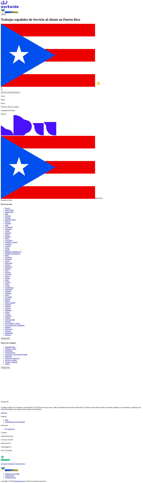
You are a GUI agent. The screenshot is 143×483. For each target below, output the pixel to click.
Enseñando (8, 351)
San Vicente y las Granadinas (14, 325)
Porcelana (8, 259)
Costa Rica (8, 240)
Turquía (7, 265)
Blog (6, 420)
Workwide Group (19, 481)
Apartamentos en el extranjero (15, 422)
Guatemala (8, 289)
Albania (7, 318)
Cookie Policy (9, 476)
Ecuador (8, 246)
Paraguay (8, 291)
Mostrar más (5, 338)
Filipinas (8, 269)
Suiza (7, 280)
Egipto (7, 235)
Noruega (8, 331)
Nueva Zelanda (10, 303)
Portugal (8, 216)
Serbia (7, 248)
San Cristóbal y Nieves (12, 323)
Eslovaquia (8, 263)
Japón (7, 295)
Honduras (8, 244)
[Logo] (71, 4)
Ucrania (7, 282)
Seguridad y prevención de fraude (16, 354)
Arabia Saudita (10, 320)
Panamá (7, 299)
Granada (8, 321)
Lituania (7, 272)
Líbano (7, 312)
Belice (7, 238)
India (6, 225)
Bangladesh (9, 333)
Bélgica (7, 301)
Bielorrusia (8, 329)
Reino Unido (9, 210)
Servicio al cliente (11, 360)
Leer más (4, 413)
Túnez (7, 284)
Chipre (7, 231)
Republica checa (10, 220)
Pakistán (8, 306)
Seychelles (8, 297)
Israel (7, 271)
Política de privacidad (12, 474)
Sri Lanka (8, 274)
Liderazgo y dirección (12, 358)
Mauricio (8, 335)
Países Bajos (9, 212)
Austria (7, 286)
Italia (6, 214)
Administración (10, 347)
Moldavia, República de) (13, 252)
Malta (7, 255)
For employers (10, 429)
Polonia (7, 221)
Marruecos (8, 267)
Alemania (8, 229)
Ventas (7, 364)
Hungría (7, 218)
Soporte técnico (10, 353)
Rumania (8, 223)
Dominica (8, 316)
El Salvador (9, 227)
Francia (7, 208)
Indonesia (8, 310)
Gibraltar (8, 304)
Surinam (8, 327)
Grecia (7, 261)
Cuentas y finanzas (11, 362)
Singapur (8, 233)
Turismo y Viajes (10, 349)
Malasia (7, 278)
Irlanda (7, 250)
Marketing (8, 356)
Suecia (7, 276)
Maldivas (8, 293)
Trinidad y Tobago (11, 242)
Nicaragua (8, 257)
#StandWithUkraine (11, 12)
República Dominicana (12, 254)
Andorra (8, 308)
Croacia (7, 314)
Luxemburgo (9, 287)
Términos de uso (10, 477)
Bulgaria (8, 237)
